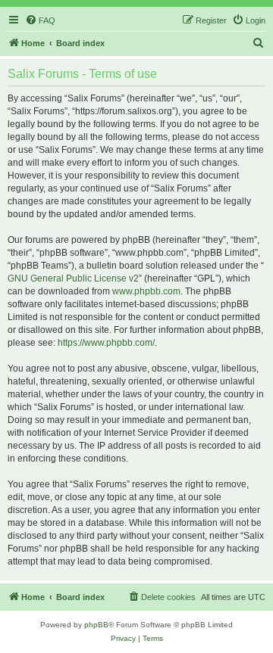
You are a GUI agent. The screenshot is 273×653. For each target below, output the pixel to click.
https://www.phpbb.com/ (106, 342)
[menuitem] (40, 20)
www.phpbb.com (146, 291)
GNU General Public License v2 (73, 278)
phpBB (96, 624)
